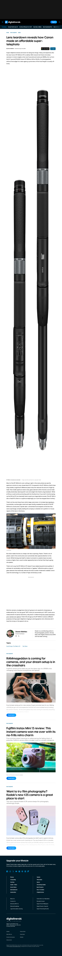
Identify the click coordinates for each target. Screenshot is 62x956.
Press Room (22, 934)
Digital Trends (10, 24)
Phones (12, 877)
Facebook (7, 871)
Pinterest (22, 871)
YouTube (16, 871)
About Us (12, 898)
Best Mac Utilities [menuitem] (37, 27)
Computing (13, 879)
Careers (7, 931)
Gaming (12, 882)
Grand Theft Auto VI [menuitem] (13, 27)
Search (59, 22)
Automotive (13, 892)
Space (38, 882)
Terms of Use (9, 939)
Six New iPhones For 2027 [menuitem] (25, 27)
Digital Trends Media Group (14, 946)
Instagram (10, 871)
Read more (11, 715)
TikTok (19, 871)
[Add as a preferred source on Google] (45, 48)
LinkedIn (25, 871)
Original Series (40, 892)
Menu (2, 22)
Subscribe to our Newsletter (43, 898)
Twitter (13, 871)
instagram (16, 636)
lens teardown (50, 502)
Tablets (38, 877)
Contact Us (13, 901)
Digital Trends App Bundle (43, 908)
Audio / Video (13, 885)
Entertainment (13, 890)
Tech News (25, 646)
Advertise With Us (14, 903)
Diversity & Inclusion (10, 937)
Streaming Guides (41, 885)
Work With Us (9, 934)
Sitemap (21, 937)
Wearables (39, 879)
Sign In (53, 22)
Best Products (40, 887)
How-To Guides (40, 890)
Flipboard (28, 871)
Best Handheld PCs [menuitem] (47, 27)
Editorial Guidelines (14, 906)
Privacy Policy (22, 931)
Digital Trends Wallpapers (42, 903)
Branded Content (41, 901)
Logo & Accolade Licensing (16, 908)
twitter (18, 636)
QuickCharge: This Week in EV (13, 646)
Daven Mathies (11, 48)
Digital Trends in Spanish (42, 906)
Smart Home (13, 887)
